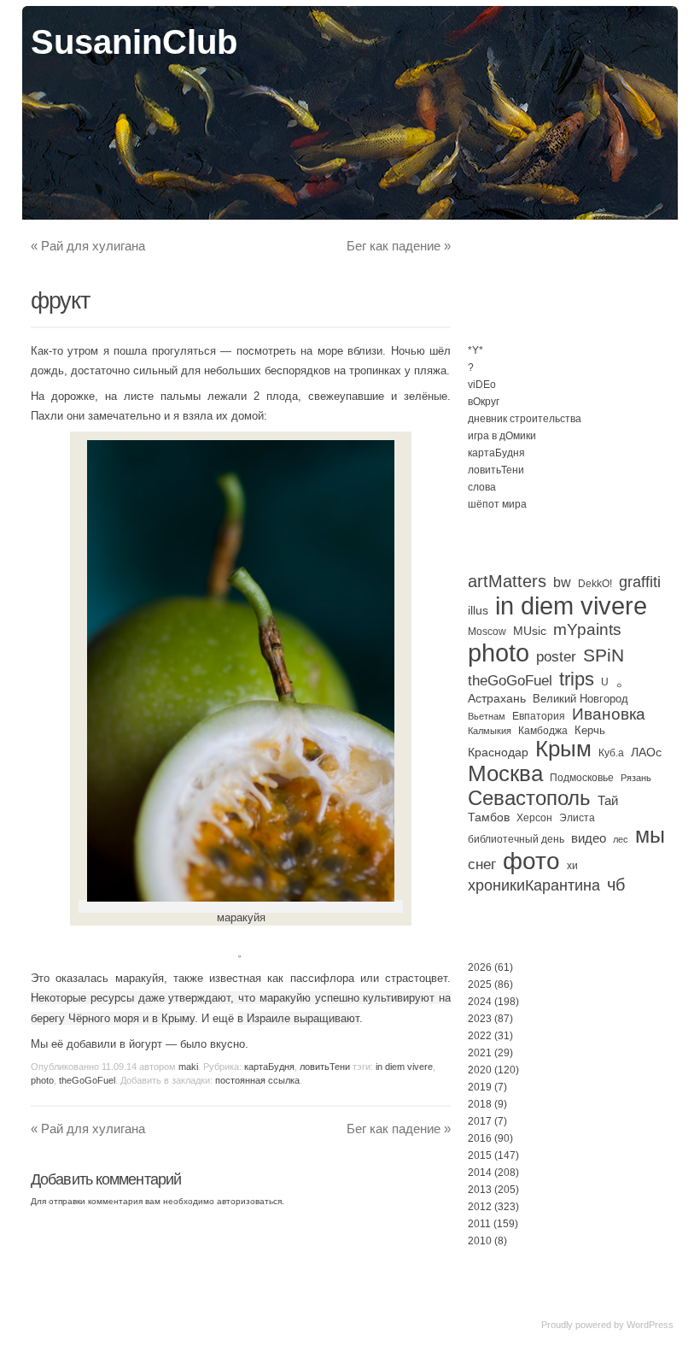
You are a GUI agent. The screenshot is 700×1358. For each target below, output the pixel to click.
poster (556, 656)
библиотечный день (516, 839)
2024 (480, 1002)
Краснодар (498, 752)
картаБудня (269, 1066)
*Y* (475, 350)
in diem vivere (404, 1066)
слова (482, 487)
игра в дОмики (502, 436)
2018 (480, 1104)
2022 (480, 1036)
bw (562, 582)
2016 (480, 1138)
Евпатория (538, 716)
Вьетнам (486, 716)
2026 (480, 967)
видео (588, 838)
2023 (480, 1019)
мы (650, 835)
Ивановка (608, 714)
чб (616, 884)
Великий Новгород (580, 698)
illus (478, 610)
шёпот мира (497, 504)
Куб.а (611, 753)
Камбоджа (543, 731)
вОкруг (483, 402)
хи (572, 866)
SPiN (603, 655)
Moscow (487, 631)
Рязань (636, 778)
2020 (480, 1070)
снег (482, 864)
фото (531, 861)
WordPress (650, 1325)
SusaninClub (134, 42)
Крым (563, 749)
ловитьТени (325, 1066)
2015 (480, 1155)
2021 (480, 1053)
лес (620, 839)
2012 (480, 1207)
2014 (480, 1173)
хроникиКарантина (534, 885)
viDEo (482, 385)
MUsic (529, 631)
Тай (608, 800)
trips (576, 679)
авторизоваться (249, 1201)
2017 (480, 1121)
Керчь (590, 730)
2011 (479, 1224)
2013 (480, 1190)
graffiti (640, 582)
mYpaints (587, 629)
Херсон (534, 818)
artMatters (507, 581)
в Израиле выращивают (298, 1018)
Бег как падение (399, 245)
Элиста (577, 818)
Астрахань (497, 698)
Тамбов (489, 817)
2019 (480, 1087)
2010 (480, 1241)
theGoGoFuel (87, 1080)
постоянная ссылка (257, 1080)
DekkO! (595, 584)
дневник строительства (524, 419)
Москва (505, 773)
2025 (480, 985)
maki (188, 1066)
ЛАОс (646, 752)
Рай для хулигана (88, 245)
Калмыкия (489, 731)
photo (42, 1080)
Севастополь (529, 797)
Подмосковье (582, 778)
